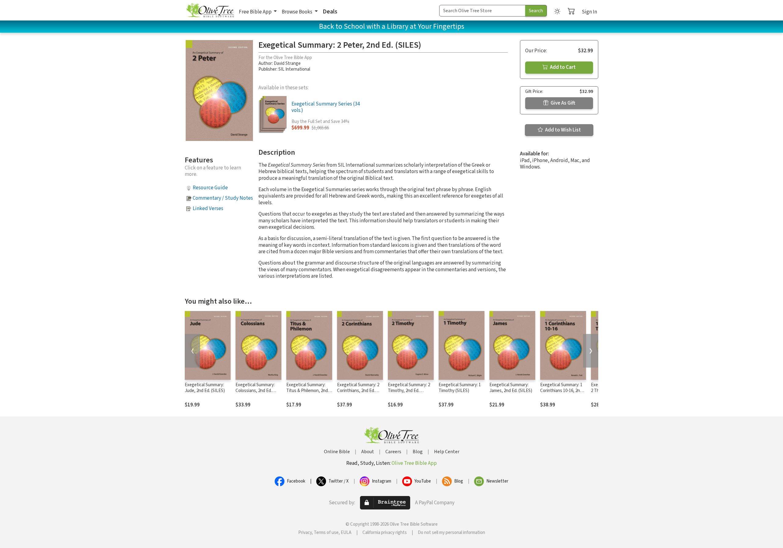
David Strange (287, 63)
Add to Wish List (562, 130)
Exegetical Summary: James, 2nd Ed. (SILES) (510, 388)
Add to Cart (562, 67)
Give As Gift (562, 103)
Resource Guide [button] (210, 187)
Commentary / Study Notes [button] (223, 198)
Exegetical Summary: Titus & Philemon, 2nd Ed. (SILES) (307, 391)
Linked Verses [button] (208, 208)
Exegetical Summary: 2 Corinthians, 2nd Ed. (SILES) (358, 391)
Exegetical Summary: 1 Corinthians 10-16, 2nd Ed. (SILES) (561, 391)
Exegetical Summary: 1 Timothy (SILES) (460, 388)
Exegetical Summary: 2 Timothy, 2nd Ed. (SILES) (409, 391)
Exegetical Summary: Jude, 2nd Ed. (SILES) (205, 388)
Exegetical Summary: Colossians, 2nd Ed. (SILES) (255, 391)
